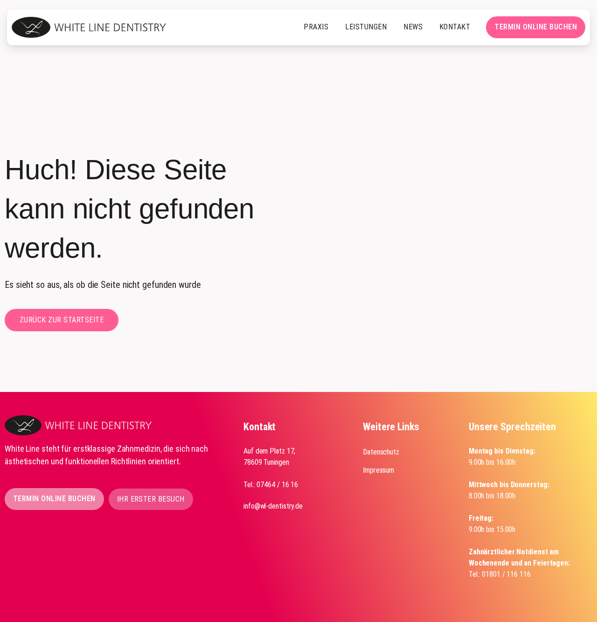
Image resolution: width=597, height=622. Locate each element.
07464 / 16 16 (277, 484)
